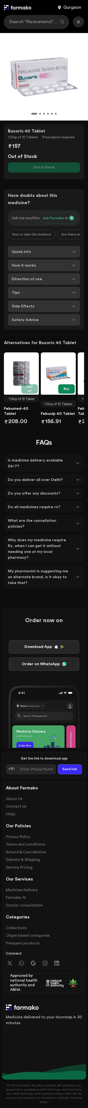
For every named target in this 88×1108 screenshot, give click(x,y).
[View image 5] (52, 114)
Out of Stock (44, 167)
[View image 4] (48, 114)
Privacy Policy (18, 837)
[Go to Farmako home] (17, 7)
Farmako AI (16, 897)
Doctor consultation (24, 905)
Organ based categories (28, 935)
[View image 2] (40, 114)
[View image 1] (34, 114)
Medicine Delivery (22, 890)
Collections (16, 928)
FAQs (10, 814)
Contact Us (16, 806)
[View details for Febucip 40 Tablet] (58, 373)
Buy (66, 389)
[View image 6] (56, 114)
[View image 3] (44, 114)
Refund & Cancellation (26, 852)
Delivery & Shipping (23, 860)
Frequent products (23, 943)
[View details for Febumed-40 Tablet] (21, 373)
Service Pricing (19, 867)
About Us (14, 799)
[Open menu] (78, 21)
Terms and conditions (25, 844)
